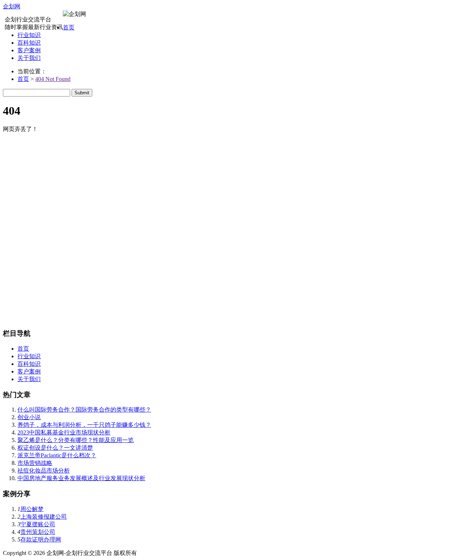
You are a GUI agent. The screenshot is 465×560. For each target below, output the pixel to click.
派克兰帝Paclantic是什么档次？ (56, 455)
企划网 (11, 6)
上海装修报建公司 (43, 517)
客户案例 (29, 50)
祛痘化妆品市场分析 (43, 470)
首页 (68, 27)
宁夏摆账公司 (37, 524)
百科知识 (29, 43)
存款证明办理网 (40, 539)
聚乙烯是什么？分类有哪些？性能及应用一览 (75, 440)
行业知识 (29, 35)
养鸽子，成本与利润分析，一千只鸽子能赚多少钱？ (84, 425)
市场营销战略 (34, 463)
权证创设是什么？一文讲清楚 (55, 448)
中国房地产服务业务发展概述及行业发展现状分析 (81, 478)
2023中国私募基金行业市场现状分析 (63, 432)
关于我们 (29, 58)
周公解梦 (32, 509)
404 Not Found (52, 79)
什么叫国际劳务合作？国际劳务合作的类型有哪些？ (84, 409)
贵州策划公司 (37, 532)
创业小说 (29, 417)
